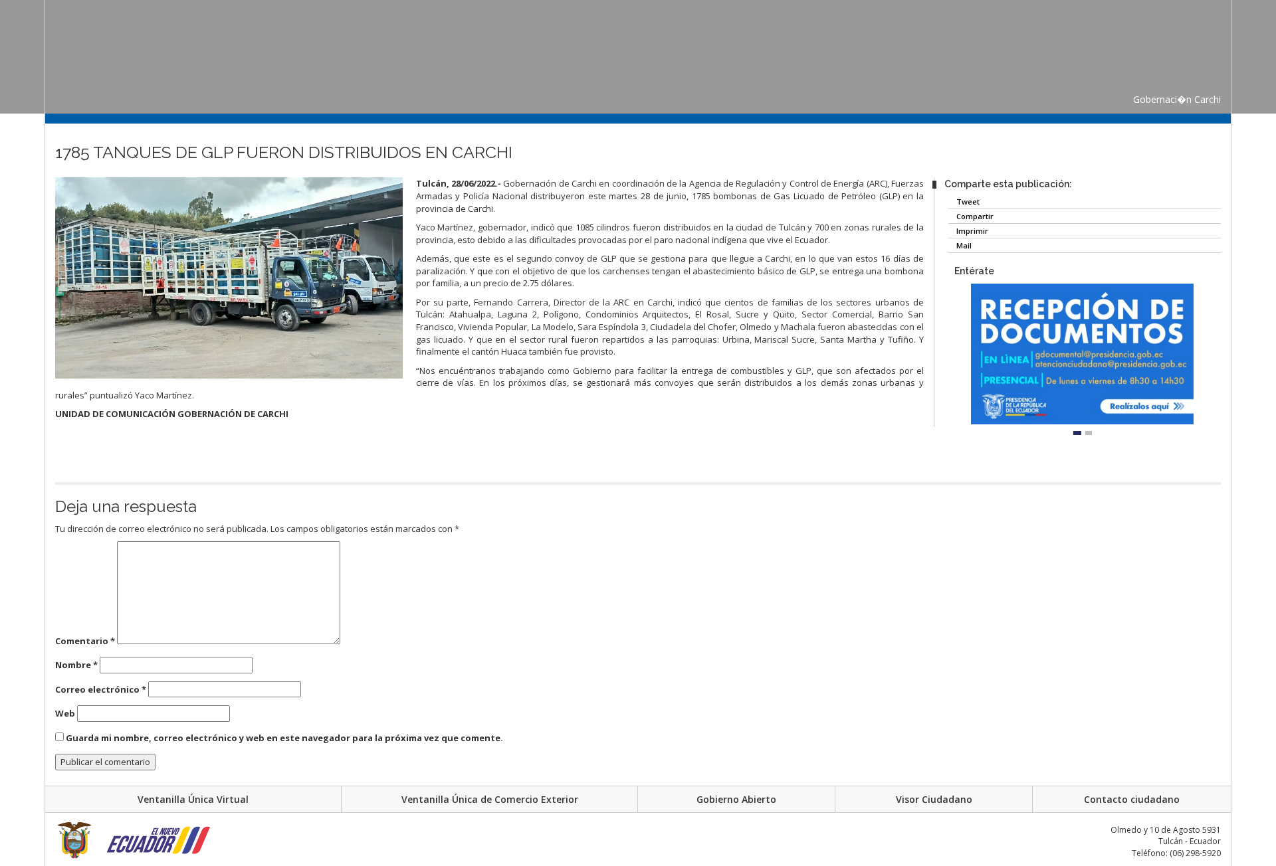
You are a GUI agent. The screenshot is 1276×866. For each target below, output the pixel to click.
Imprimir (971, 231)
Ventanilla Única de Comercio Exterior (489, 799)
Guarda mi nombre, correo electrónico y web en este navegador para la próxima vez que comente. (284, 738)
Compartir (974, 216)
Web (65, 713)
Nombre (76, 665)
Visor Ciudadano (934, 799)
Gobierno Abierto (736, 799)
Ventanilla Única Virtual (193, 799)
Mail (963, 245)
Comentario (85, 641)
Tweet (967, 202)
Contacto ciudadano (1132, 799)
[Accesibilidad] (29, 175)
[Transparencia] (29, 201)
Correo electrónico (100, 689)
